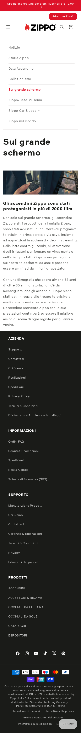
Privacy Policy (19, 396)
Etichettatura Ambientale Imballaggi (34, 415)
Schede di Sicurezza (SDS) (27, 479)
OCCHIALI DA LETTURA (26, 607)
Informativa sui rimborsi (25, 711)
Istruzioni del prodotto (25, 562)
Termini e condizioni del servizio (42, 718)
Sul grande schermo (25, 89)
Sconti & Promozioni (23, 451)
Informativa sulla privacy (59, 711)
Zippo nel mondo (22, 121)
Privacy (14, 552)
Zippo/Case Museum (25, 100)
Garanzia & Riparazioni (25, 533)
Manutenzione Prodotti (25, 505)
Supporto (15, 349)
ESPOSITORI (17, 635)
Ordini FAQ (16, 441)
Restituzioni (17, 377)
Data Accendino (21, 68)
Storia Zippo (19, 58)
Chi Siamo (15, 368)
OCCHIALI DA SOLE (23, 616)
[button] (8, 27)
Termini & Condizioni (23, 406)
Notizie (14, 47)
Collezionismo (20, 79)
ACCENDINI (16, 588)
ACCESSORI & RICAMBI (25, 597)
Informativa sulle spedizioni (35, 724)
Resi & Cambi (18, 469)
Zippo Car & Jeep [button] (23, 110)
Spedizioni (16, 387)
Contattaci (16, 359)
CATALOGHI (17, 626)
